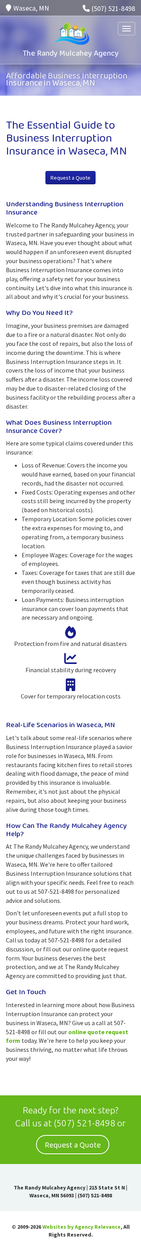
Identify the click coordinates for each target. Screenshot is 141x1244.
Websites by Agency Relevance (81, 1226)
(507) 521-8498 (113, 8)
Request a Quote (70, 177)
